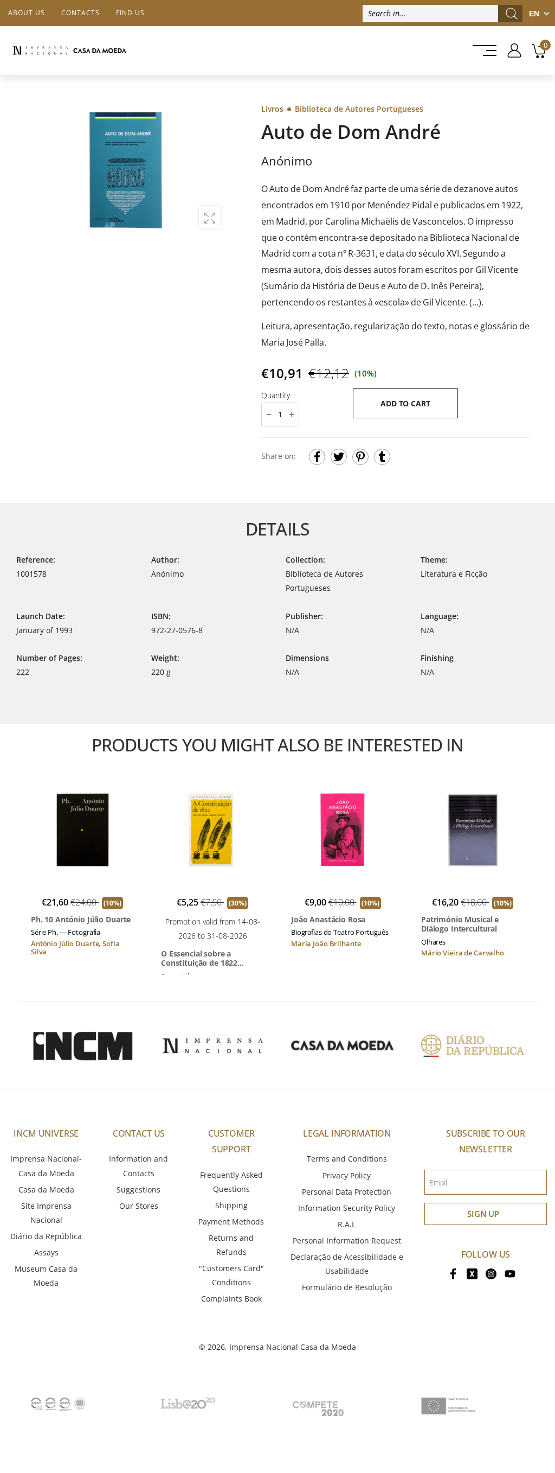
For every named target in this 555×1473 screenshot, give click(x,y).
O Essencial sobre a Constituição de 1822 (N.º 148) (199, 958)
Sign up (483, 1213)
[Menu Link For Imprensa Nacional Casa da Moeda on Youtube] (510, 1272)
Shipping (231, 1205)
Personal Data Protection (346, 1192)
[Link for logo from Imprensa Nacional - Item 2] (212, 1045)
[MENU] (481, 50)
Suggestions (138, 1189)
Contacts (80, 12)
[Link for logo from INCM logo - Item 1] (82, 1045)
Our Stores (138, 1206)
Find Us (130, 12)
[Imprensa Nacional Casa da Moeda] (69, 50)
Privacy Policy (346, 1175)
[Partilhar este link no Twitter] (339, 457)
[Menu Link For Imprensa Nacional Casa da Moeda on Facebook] (453, 1272)
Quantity (275, 395)
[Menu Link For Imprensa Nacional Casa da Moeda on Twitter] (472, 1272)
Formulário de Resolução (347, 1287)
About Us (26, 12)
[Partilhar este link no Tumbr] (382, 457)
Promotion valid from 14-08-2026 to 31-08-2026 (212, 928)
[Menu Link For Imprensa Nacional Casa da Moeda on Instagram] (491, 1272)
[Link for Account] (510, 50)
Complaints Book (231, 1298)
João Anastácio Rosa (328, 919)
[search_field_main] (511, 13)
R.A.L (347, 1224)
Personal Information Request (347, 1240)
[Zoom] (210, 217)
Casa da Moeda (46, 1189)
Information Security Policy (346, 1208)
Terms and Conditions (347, 1158)
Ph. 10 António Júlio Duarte (81, 919)
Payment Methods (231, 1221)
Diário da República (46, 1236)
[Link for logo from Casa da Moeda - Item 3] (342, 1045)
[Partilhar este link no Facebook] (317, 457)
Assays (46, 1252)
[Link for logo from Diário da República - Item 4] (473, 1045)
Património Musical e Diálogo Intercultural (460, 924)
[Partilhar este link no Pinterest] (360, 457)
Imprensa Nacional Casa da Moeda (292, 1347)
